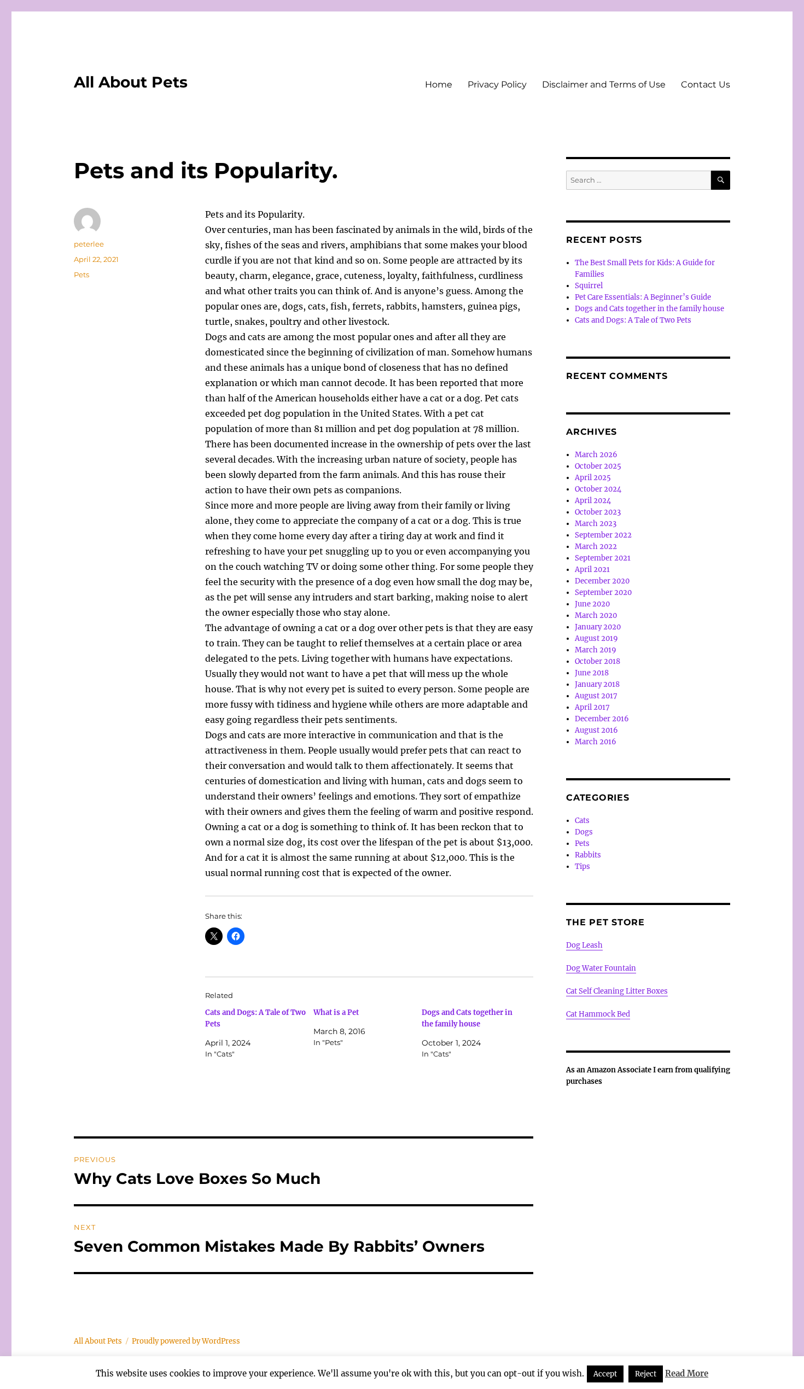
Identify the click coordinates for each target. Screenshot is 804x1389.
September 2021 (603, 558)
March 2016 (595, 741)
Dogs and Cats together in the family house (649, 308)
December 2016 (602, 718)
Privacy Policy (497, 84)
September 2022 (603, 535)
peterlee (89, 244)
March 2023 (595, 523)
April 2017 (592, 707)
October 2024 (598, 489)
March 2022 (596, 546)
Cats (582, 820)
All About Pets (131, 82)
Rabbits (588, 855)
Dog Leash (584, 945)
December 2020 (602, 581)
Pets (81, 274)
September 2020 (603, 592)
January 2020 (598, 627)
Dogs (584, 832)
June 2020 (592, 604)
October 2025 (598, 466)
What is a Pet (336, 1012)
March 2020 (596, 615)
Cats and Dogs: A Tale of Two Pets (633, 320)
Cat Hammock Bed (598, 1014)
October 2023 (598, 512)
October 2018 (597, 661)
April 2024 (593, 500)
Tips (582, 866)
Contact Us (705, 84)
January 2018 (597, 684)
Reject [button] (645, 1374)
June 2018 (592, 673)
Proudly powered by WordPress (186, 1341)
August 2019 (596, 638)
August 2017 (596, 696)
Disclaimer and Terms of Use (604, 84)
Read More (686, 1373)
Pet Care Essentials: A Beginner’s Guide (643, 297)
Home (438, 84)
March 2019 (595, 650)
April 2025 (593, 477)
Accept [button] (605, 1374)
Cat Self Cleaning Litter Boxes (617, 991)
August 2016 (596, 730)
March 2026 (596, 454)
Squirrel (589, 285)
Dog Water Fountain (601, 968)
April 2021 (592, 569)
